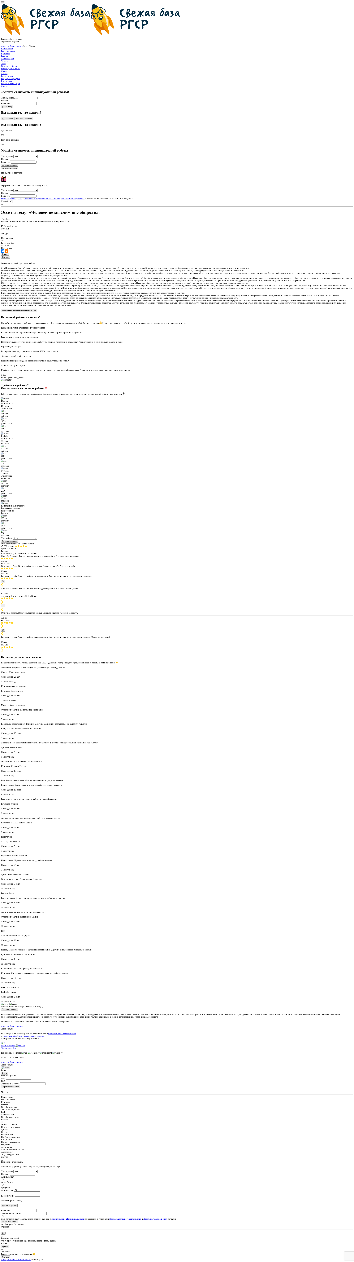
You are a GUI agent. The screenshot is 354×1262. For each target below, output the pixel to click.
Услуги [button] (39, 1259)
